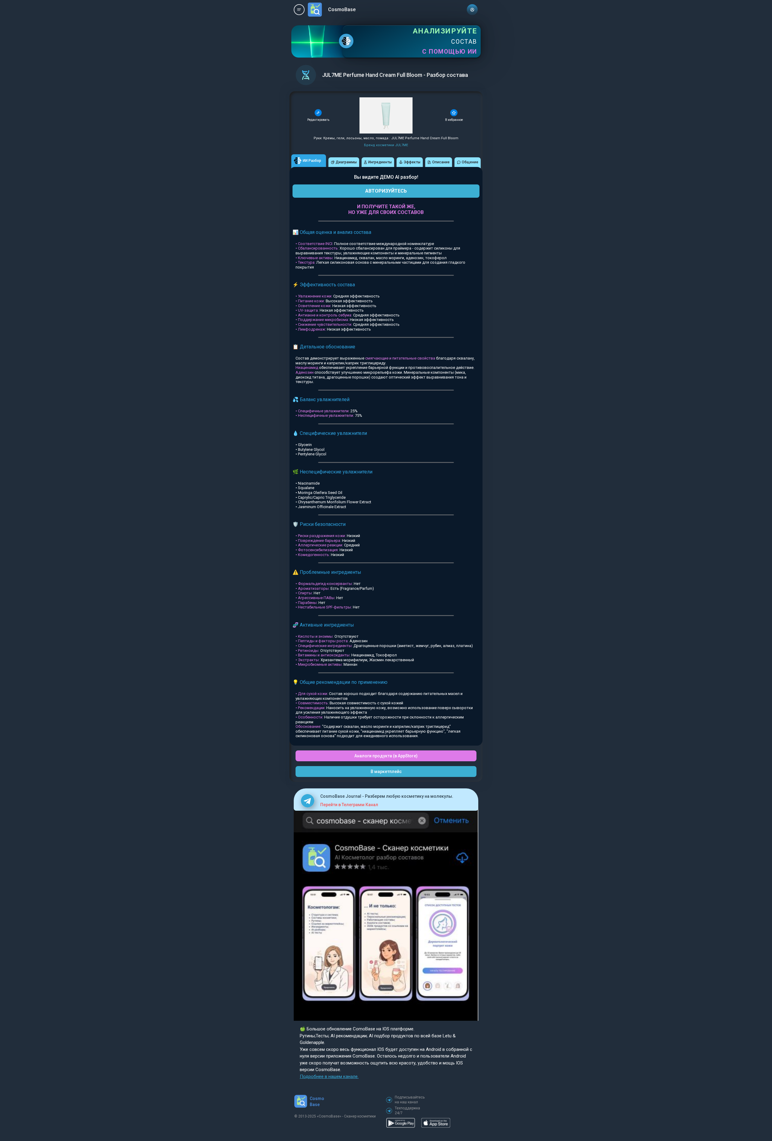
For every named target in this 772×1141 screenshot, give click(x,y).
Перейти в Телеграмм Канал (349, 804)
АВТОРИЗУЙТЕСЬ (386, 191)
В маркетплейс (386, 771)
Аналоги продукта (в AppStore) (386, 755)
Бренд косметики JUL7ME (386, 145)
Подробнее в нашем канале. (329, 1076)
